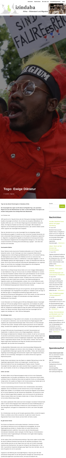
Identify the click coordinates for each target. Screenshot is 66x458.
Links (63, 1)
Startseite (30, 1)
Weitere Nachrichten (55, 337)
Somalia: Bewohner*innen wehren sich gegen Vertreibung (56, 223)
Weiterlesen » (61, 243)
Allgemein (12, 193)
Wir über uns (45, 1)
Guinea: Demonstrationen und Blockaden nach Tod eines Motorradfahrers (56, 314)
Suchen (51, 203)
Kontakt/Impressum (55, 1)
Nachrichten (37, 1)
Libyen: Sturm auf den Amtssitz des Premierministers (55, 248)
